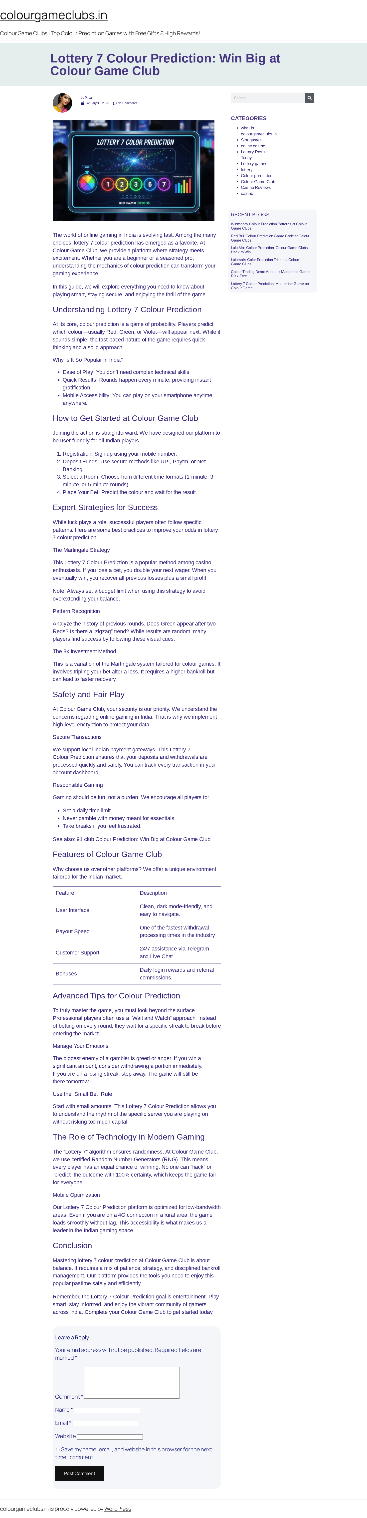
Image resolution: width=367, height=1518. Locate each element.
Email (63, 1423)
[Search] (309, 98)
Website (65, 1436)
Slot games (251, 140)
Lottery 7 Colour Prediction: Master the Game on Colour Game (270, 286)
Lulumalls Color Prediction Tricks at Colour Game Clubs (265, 262)
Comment (69, 1396)
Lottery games (254, 163)
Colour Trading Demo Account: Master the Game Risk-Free (270, 274)
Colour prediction (256, 175)
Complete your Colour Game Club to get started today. (149, 1312)
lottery (246, 169)
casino (247, 193)
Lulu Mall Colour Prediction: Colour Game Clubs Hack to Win (269, 250)
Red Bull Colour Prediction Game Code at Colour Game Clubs (270, 238)
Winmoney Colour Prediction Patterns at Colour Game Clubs (269, 226)
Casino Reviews (256, 187)
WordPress (117, 1509)
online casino (253, 146)
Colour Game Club (75, 250)
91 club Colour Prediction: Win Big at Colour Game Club (143, 839)
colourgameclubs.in (54, 14)
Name (64, 1409)
